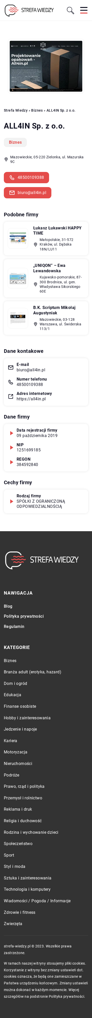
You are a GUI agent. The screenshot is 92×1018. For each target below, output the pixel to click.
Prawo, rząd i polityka (24, 786)
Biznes (15, 142)
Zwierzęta (13, 923)
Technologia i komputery (27, 889)
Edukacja (12, 694)
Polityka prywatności (24, 616)
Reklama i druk (18, 809)
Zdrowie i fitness (20, 912)
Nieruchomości (18, 763)
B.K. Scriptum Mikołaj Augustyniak (54, 310)
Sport (9, 855)
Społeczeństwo (18, 843)
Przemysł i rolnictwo (23, 798)
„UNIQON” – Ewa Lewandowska (49, 268)
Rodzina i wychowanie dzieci (31, 832)
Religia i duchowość (23, 820)
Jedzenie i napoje (20, 729)
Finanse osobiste (20, 706)
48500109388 (31, 177)
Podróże (11, 775)
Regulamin (14, 626)
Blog (8, 606)
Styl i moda (14, 866)
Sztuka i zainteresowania (28, 878)
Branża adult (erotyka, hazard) (32, 672)
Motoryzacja (15, 752)
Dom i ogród (15, 683)
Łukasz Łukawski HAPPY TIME (57, 231)
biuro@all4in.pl (32, 192)
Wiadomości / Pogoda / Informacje (37, 900)
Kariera (10, 740)
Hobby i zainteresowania (27, 717)
